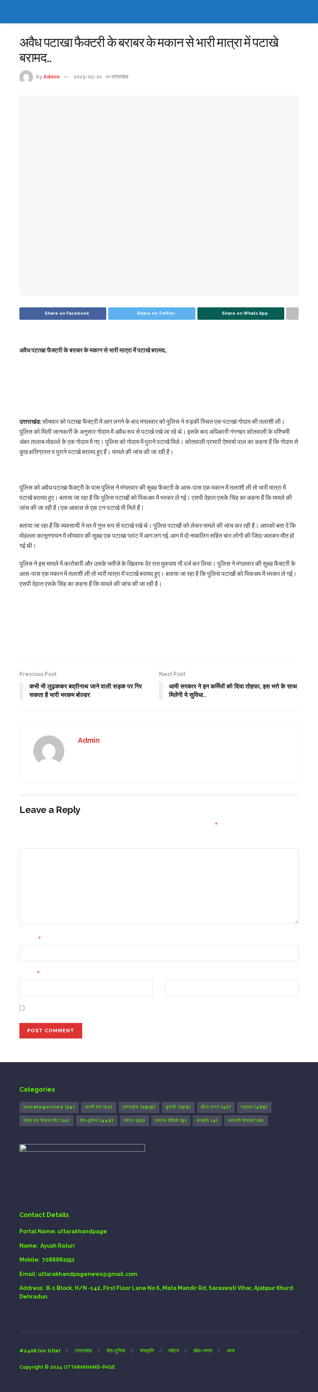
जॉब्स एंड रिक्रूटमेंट (46, 1120)
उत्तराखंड (119, 77)
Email (29, 973)
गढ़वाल (254, 1106)
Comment (33, 841)
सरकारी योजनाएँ (246, 1120)
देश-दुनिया (97, 1120)
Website (176, 973)
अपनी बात (98, 1106)
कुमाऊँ (178, 1106)
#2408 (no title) (39, 1351)
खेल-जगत (216, 1106)
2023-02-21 (87, 77)
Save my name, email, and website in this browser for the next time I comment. (137, 1008)
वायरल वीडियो (171, 1120)
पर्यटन (134, 1120)
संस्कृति (207, 1120)
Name (30, 938)
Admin (51, 77)
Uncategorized (49, 1106)
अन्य (231, 1351)
